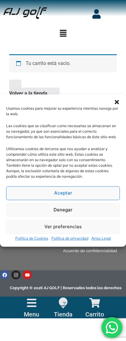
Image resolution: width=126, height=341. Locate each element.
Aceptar (63, 193)
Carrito (94, 314)
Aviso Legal (101, 238)
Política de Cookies (31, 238)
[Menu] (31, 302)
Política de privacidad (69, 238)
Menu (31, 314)
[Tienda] (63, 302)
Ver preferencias (63, 226)
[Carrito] (94, 302)
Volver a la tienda (28, 93)
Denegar (63, 210)
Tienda (63, 314)
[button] (117, 102)
